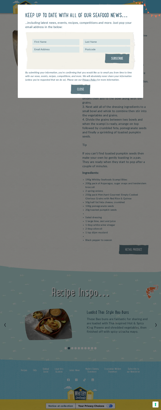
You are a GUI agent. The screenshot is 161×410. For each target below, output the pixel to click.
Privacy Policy (89, 80)
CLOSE (80, 89)
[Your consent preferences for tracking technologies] (155, 404)
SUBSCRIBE (117, 59)
